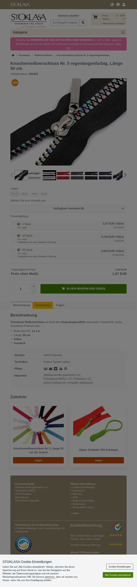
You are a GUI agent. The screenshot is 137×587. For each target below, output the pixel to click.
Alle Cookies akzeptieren (118, 575)
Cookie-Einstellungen (120, 566)
